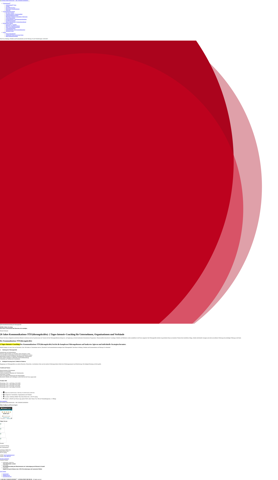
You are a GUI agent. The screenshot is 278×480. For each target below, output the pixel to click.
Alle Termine (3, 471)
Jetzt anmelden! (3, 401)
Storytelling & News (10, 7)
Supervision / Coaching (11, 24)
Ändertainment (6, 3)
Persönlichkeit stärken (8, 23)
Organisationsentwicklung (9, 11)
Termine (8, 6)
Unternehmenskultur (10, 18)
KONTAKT (6, 474)
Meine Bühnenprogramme (12, 36)
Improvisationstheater (11, 33)
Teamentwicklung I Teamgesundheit (14, 14)
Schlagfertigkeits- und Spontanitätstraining (15, 29)
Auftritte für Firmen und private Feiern (14, 35)
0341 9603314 (7, 456)
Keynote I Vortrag (10, 12)
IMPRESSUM (6, 475)
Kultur (4, 32)
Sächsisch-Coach (10, 31)
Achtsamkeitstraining (10, 28)
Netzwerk (8, 10)
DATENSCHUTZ (7, 476)
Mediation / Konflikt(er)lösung (13, 25)
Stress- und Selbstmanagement (13, 27)
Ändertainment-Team (11, 5)
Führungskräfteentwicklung (12, 15)
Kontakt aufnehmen (4, 458)
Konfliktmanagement (10, 20)
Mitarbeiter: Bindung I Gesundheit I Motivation (16, 16)
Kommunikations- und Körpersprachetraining (16, 19)
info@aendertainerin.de (9, 455)
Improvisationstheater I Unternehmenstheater (16, 22)
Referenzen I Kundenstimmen (12, 9)
